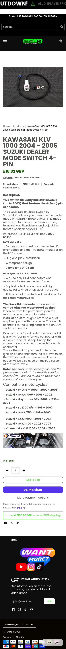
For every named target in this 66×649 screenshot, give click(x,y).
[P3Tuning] (33, 41)
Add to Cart (33, 480)
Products (18, 126)
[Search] (61, 27)
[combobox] (30, 27)
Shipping (8, 177)
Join (49, 601)
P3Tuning (7, 631)
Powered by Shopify (13, 637)
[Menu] (5, 41)
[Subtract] (7, 470)
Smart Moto (11, 184)
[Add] (24, 470)
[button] (60, 41)
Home (6, 126)
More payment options (33, 497)
